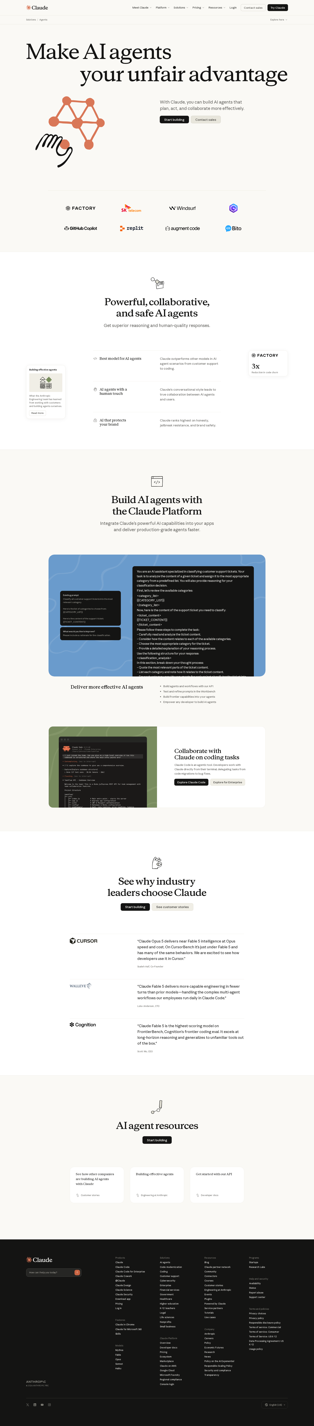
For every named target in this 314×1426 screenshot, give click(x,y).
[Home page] (37, 7)
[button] (142, 8)
